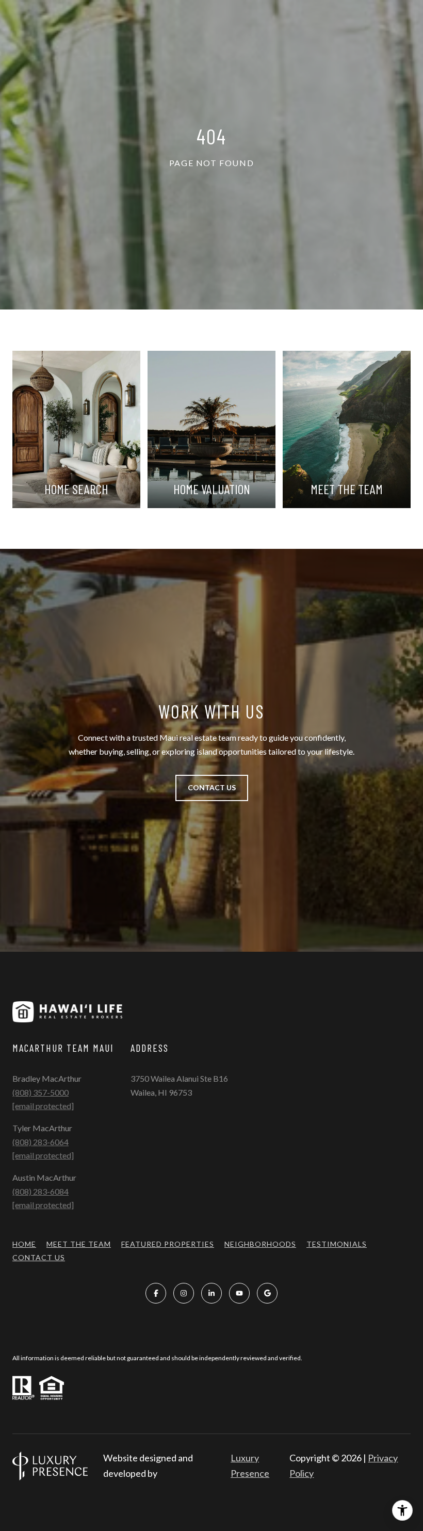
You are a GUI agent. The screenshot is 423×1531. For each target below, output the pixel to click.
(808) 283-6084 (40, 1191)
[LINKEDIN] (211, 1293)
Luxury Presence (250, 1465)
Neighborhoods (260, 1244)
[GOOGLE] (267, 1293)
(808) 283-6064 (40, 1142)
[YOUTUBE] (239, 1293)
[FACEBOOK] (155, 1293)
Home (24, 1244)
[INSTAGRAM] (183, 1293)
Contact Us (38, 1257)
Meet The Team (78, 1244)
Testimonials (336, 1244)
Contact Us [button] (212, 787)
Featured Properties (167, 1244)
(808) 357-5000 (40, 1092)
